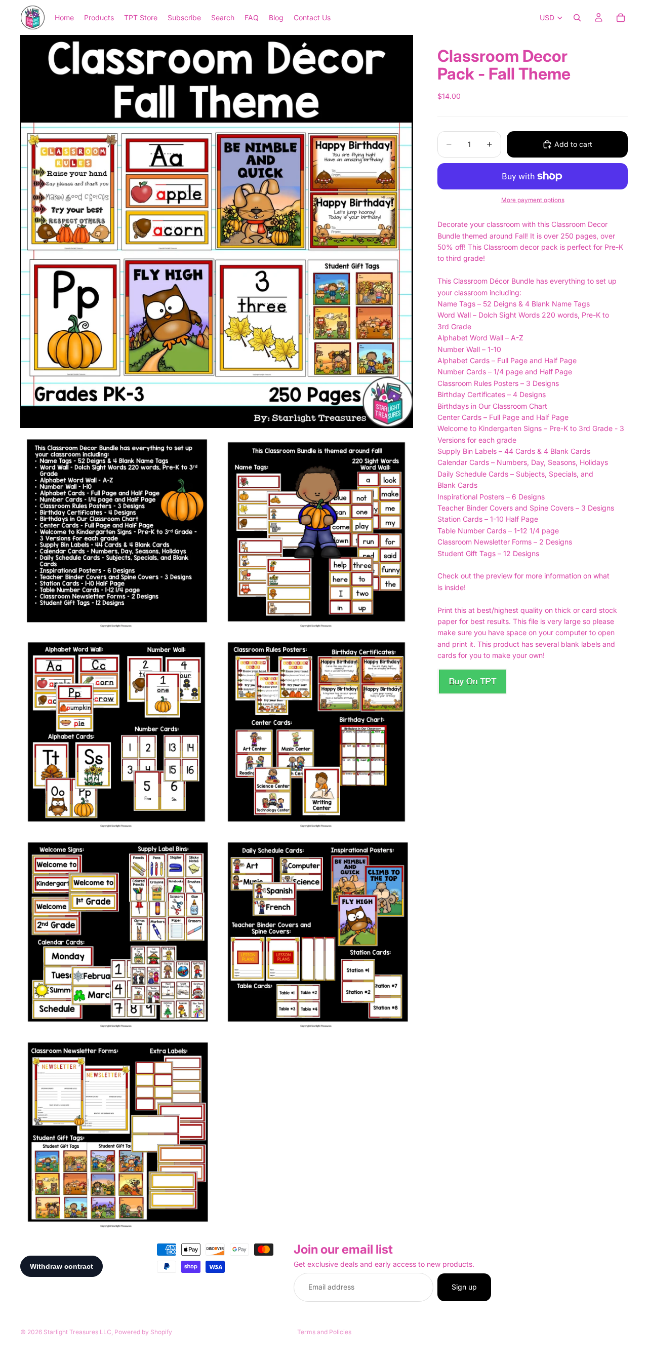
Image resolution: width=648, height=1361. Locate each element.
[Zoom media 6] (117, 931)
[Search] (577, 18)
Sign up (464, 1287)
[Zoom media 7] (317, 931)
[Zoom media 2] (117, 531)
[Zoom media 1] (216, 231)
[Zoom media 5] (317, 731)
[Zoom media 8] (117, 1131)
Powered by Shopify (143, 1332)
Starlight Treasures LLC (77, 1332)
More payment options (532, 200)
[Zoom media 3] (317, 531)
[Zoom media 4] (117, 731)
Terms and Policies (324, 1332)
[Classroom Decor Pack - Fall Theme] (472, 681)
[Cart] (621, 18)
